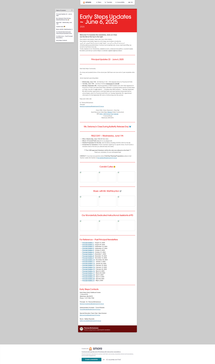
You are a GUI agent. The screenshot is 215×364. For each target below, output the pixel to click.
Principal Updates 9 (88, 258)
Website (110, 112)
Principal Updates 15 (88, 269)
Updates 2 (88, 244)
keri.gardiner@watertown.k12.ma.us (107, 158)
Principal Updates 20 (88, 278)
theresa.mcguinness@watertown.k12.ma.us (92, 106)
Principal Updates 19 (88, 277)
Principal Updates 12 (88, 263)
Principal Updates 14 (88, 267)
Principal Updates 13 (88, 265)
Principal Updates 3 (88, 246)
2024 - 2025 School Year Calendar (109, 114)
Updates (88, 242)
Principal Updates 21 (88, 280)
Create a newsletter (91, 359)
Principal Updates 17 (88, 273)
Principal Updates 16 (88, 271)
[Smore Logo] (87, 2)
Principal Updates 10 (88, 260)
